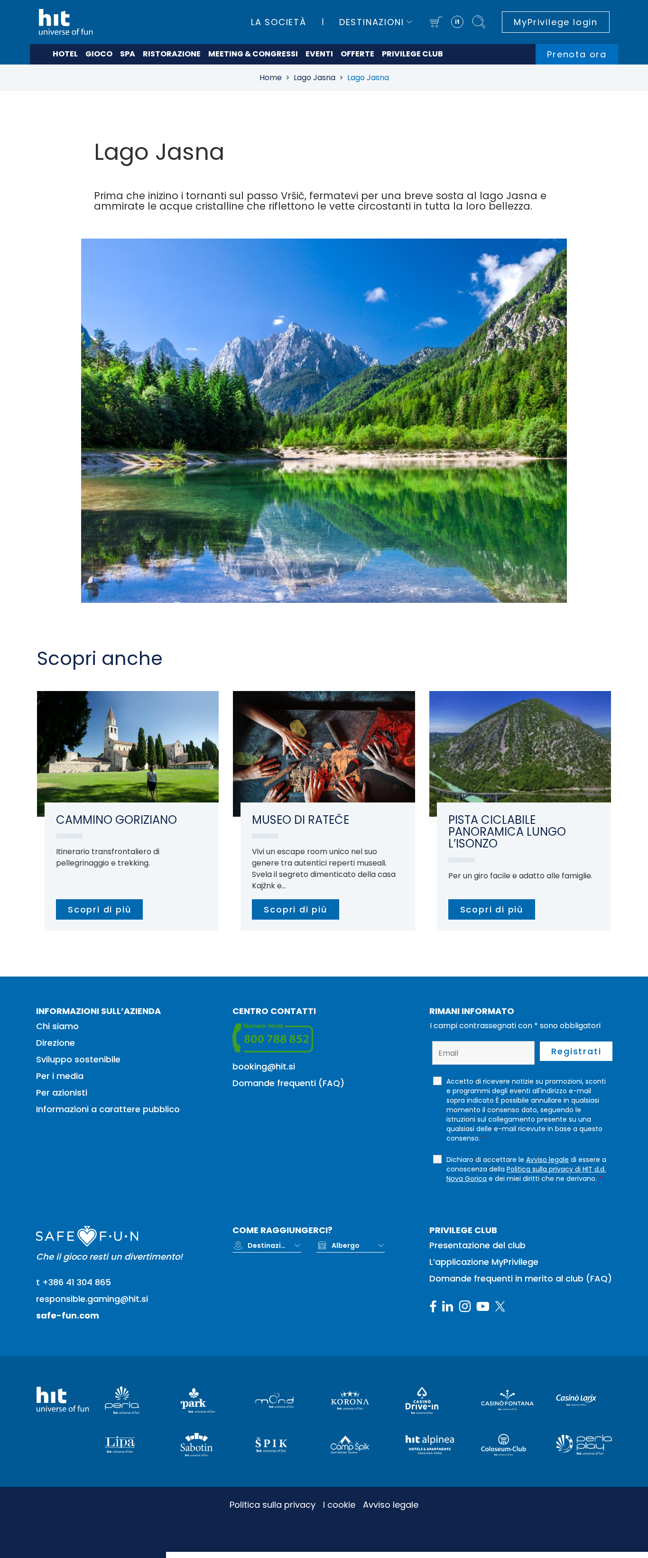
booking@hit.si (263, 1066)
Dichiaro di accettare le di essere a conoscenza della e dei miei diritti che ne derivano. (526, 1169)
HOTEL (65, 53)
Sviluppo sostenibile (78, 1059)
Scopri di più (99, 909)
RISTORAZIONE (172, 53)
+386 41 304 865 (76, 1282)
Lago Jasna (314, 77)
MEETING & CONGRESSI (253, 53)
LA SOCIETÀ (278, 22)
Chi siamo (57, 1026)
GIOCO (98, 53)
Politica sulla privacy (272, 1505)
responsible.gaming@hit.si (92, 1299)
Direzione (55, 1043)
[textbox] (267, 1245)
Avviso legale (390, 1505)
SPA (127, 53)
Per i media (59, 1076)
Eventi (319, 53)
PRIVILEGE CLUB (412, 53)
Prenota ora (577, 54)
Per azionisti (61, 1092)
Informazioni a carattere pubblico (108, 1109)
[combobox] (274, 1245)
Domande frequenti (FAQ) (288, 1083)
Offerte (357, 53)
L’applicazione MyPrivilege (483, 1262)
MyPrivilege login (556, 22)
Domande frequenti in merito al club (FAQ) (520, 1278)
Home (270, 77)
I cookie (339, 1505)
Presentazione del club (477, 1245)
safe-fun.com (67, 1315)
